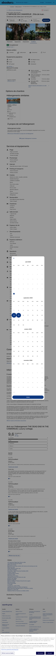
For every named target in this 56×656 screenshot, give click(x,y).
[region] (28, 645)
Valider (28, 397)
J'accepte (50, 653)
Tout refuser (40, 653)
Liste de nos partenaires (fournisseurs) (9, 649)
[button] (37, 269)
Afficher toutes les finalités (8, 653)
